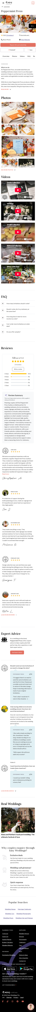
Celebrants (22, 942)
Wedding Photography (23, 913)
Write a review (18, 369)
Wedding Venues (10, 909)
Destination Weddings (8, 955)
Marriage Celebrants (24, 909)
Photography (23, 939)
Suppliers (22, 930)
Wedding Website (7, 945)
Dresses (21, 936)
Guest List (5, 936)
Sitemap (9, 997)
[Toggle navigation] (3, 3)
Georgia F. (9, 580)
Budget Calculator (7, 942)
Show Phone (7, 40)
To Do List (5, 933)
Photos (14, 56)
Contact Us (22, 961)
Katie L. (7, 611)
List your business (8, 985)
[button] (18, 303)
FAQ (28, 56)
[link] (2, 1001)
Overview (5, 56)
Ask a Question (23, 958)
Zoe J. (6, 509)
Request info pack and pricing (18, 45)
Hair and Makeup (24, 948)
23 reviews (9, 35)
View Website (25, 40)
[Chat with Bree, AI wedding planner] (31, 1007)
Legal (22, 997)
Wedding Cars (9, 913)
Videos (22, 56)
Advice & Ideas (23, 955)
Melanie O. (9, 545)
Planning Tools (7, 930)
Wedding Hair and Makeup (24, 918)
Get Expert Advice (17, 652)
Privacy (15, 997)
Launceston (7, 6)
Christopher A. (12, 478)
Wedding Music (8, 918)
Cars (20, 945)
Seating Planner (6, 939)
